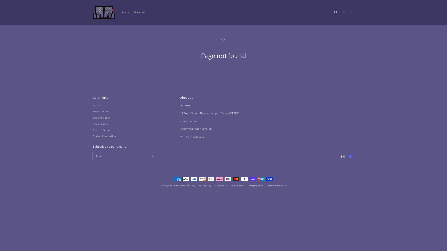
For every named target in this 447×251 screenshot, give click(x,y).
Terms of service (238, 185)
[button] (336, 12)
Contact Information (104, 136)
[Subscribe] (151, 156)
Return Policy (100, 111)
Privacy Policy (100, 124)
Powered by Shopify (186, 185)
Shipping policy (256, 185)
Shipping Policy (101, 117)
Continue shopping (223, 72)
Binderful (172, 185)
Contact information (276, 185)
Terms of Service (102, 130)
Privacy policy (220, 185)
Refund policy (205, 185)
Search (96, 105)
